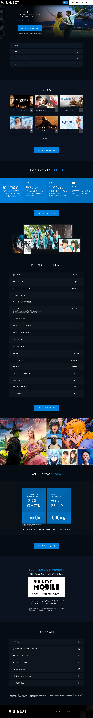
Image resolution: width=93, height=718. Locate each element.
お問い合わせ (69, 711)
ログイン (65, 2)
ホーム (56, 711)
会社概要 (59, 711)
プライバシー (63, 711)
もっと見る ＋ (46, 138)
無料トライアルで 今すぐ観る (80, 2)
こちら (40, 33)
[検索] (60, 2)
